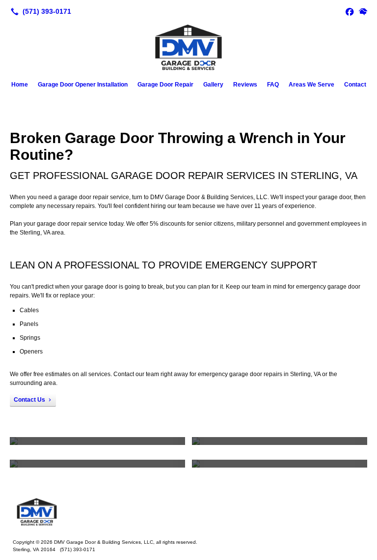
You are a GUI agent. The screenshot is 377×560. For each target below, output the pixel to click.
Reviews (245, 84)
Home (19, 84)
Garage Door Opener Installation (83, 84)
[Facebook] (349, 11)
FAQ (273, 84)
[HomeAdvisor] (363, 11)
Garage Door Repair (165, 84)
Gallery (213, 84)
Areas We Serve (311, 84)
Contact (355, 84)
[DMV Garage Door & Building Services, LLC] (188, 512)
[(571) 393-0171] (39, 11)
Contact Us (29, 399)
